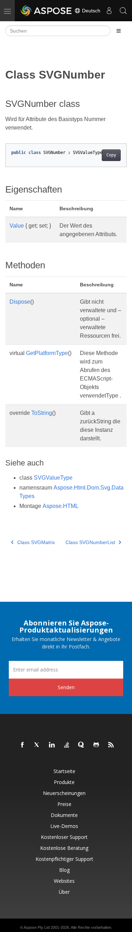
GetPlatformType (47, 353)
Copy (111, 155)
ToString (41, 413)
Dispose (20, 302)
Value (17, 226)
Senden (66, 687)
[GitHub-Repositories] (96, 745)
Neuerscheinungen (64, 793)
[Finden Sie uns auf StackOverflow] (66, 745)
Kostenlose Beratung (64, 848)
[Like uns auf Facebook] (22, 745)
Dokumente (64, 815)
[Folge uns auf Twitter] (37, 745)
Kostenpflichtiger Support (64, 859)
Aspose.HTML (60, 506)
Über (64, 891)
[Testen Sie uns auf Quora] (81, 745)
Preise (64, 804)
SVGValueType (53, 478)
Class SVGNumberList (90, 542)
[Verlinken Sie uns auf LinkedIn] (52, 745)
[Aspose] (46, 10)
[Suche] (123, 10)
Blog (64, 870)
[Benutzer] (109, 10)
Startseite (64, 771)
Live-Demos (64, 826)
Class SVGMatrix (36, 542)
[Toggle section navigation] (118, 31)
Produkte (64, 782)
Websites (64, 880)
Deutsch (90, 10)
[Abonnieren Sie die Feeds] (111, 745)
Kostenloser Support (64, 837)
